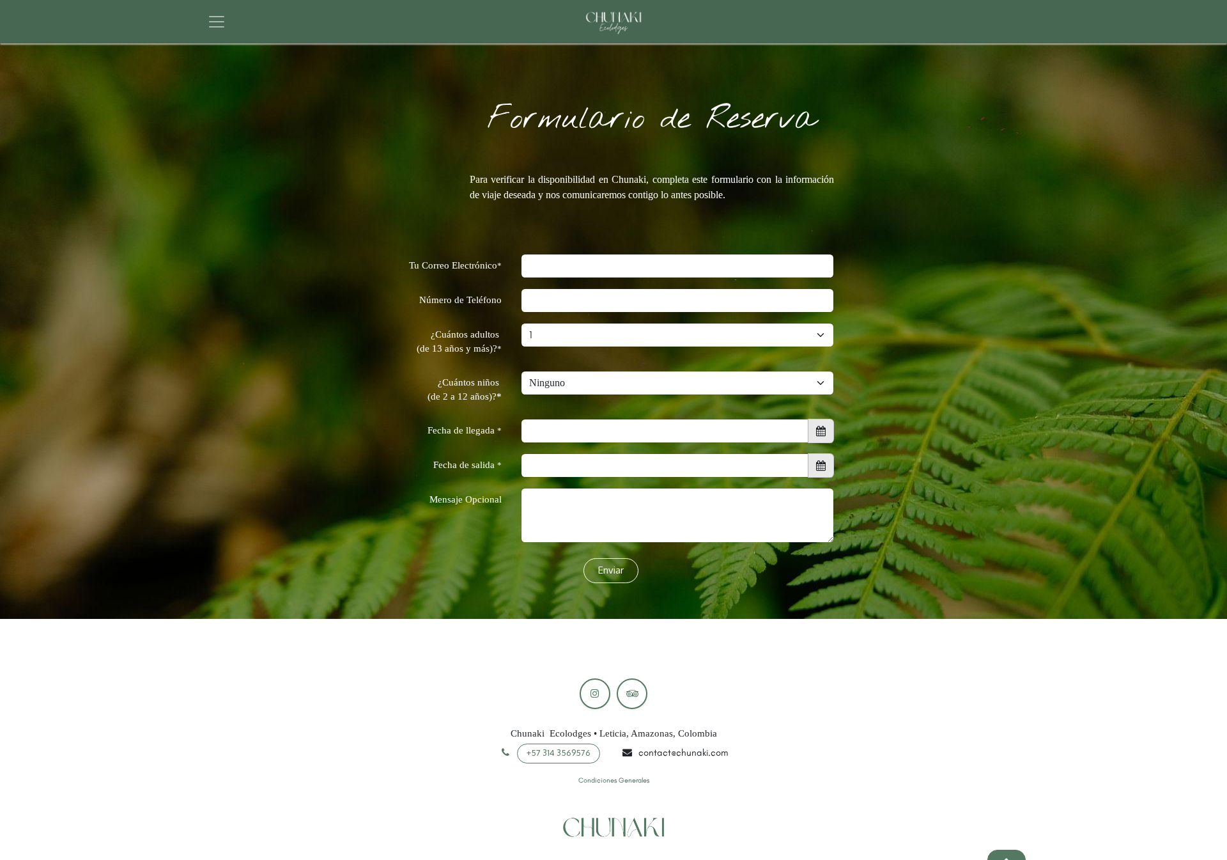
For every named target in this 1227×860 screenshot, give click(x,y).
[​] (595, 693)
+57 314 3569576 (558, 752)
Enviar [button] (611, 570)
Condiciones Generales (613, 780)
